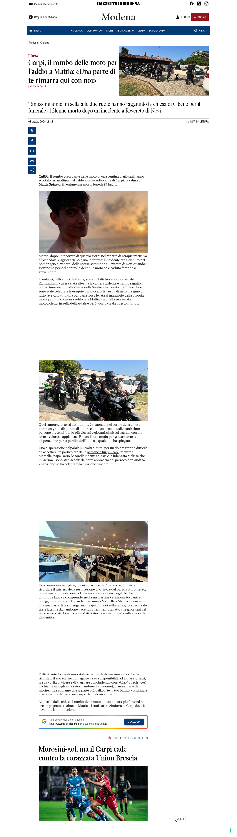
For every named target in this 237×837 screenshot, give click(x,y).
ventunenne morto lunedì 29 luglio (90, 184)
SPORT (109, 31)
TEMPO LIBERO (125, 31)
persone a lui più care (103, 452)
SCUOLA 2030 (157, 31)
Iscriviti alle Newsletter (46, 4)
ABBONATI (200, 17)
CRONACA (77, 31)
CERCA (203, 31)
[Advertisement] (66, 150)
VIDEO (141, 31)
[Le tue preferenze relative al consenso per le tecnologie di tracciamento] (230, 830)
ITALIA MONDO (94, 31)
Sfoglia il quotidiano (45, 17)
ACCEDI (185, 17)
